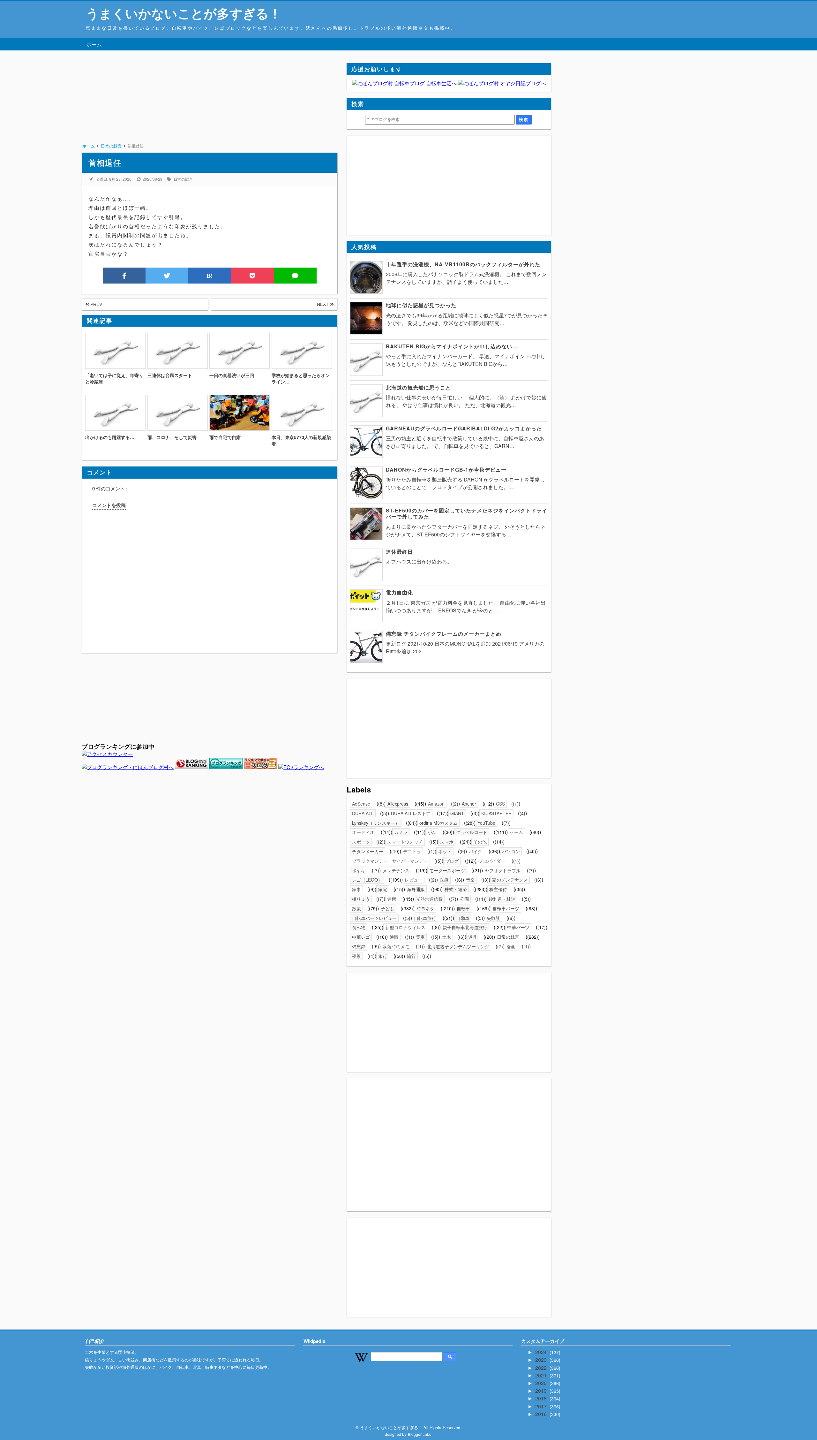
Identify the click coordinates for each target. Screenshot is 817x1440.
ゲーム (516, 832)
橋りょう (361, 899)
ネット (445, 851)
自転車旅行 (425, 918)
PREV (95, 304)
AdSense (361, 803)
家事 (356, 889)
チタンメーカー (367, 851)
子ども (387, 908)
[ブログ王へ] (260, 767)
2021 (541, 1375)
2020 (541, 1383)
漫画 (510, 946)
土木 (446, 937)
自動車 (462, 918)
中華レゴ (361, 937)
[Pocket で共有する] (252, 276)
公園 (464, 899)
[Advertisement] (209, 108)
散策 (356, 908)
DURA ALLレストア (411, 813)
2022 (541, 1367)
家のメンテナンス (510, 879)
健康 (391, 899)
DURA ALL (363, 813)
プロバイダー (491, 861)
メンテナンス (396, 870)
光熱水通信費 (429, 899)
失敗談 (493, 918)
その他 (480, 841)
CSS (500, 803)
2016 (541, 1414)
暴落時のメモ (396, 946)
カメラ (401, 832)
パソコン (511, 851)
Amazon (436, 803)
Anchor (469, 803)
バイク (475, 851)
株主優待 (498, 889)
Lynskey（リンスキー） (376, 823)
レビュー (414, 879)
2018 (541, 1398)
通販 (394, 937)
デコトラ (412, 851)
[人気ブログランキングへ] (191, 767)
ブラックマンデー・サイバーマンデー (390, 861)
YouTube (486, 823)
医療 (444, 879)
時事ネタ (425, 908)
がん (431, 832)
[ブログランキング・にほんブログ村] (128, 767)
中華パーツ (518, 927)
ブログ (452, 861)
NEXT (323, 304)
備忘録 (358, 946)
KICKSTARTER (496, 813)
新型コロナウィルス (405, 927)
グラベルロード (471, 832)
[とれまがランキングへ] (226, 767)
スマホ (446, 841)
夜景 (356, 956)
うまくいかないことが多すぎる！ (183, 13)
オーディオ (363, 832)
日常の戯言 (183, 179)
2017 (541, 1406)
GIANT (457, 813)
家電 (382, 889)
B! (209, 275)
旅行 (382, 956)
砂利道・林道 (502, 899)
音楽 (470, 879)
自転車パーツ (505, 908)
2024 (541, 1352)
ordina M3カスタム (438, 823)
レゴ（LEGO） (367, 879)
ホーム (94, 44)
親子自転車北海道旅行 (465, 927)
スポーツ (361, 841)
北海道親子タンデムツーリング (458, 946)
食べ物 (358, 927)
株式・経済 (456, 889)
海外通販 (416, 889)
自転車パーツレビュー (374, 918)
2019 (541, 1390)
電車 (420, 937)
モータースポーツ (447, 870)
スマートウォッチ (405, 841)
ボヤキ (358, 870)
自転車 (463, 908)
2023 (541, 1359)
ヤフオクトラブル (503, 870)
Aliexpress (397, 803)
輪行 (411, 956)
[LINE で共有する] (295, 276)
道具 (472, 937)
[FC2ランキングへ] (301, 767)
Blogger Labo (419, 1434)
